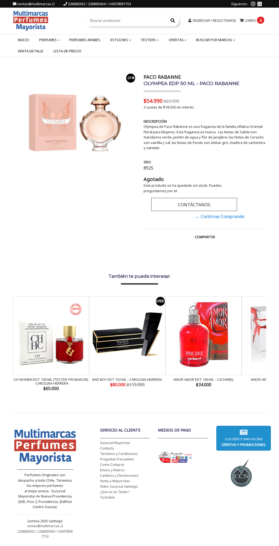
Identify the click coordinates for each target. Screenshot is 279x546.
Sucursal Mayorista (115, 443)
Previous (18, 344)
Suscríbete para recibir (244, 442)
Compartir (205, 236)
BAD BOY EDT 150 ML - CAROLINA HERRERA (127, 379)
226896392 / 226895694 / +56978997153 (99, 3)
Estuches (119, 39)
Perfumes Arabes (84, 39)
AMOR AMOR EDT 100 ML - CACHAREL (203, 379)
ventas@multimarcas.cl (35, 3)
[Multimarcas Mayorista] (30, 20)
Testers (148, 39)
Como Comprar (112, 464)
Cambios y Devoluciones (119, 475)
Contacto (107, 448)
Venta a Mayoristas (115, 481)
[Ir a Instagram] (253, 4)
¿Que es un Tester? (114, 492)
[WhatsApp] (259, 4)
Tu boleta (107, 497)
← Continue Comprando (219, 216)
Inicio (23, 39)
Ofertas (176, 39)
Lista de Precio (67, 51)
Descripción (155, 121)
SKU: (147, 161)
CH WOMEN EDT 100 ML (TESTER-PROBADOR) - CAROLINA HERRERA (51, 381)
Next (260, 344)
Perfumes (48, 39)
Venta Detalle (30, 51)
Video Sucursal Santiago (119, 486)
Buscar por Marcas (214, 39)
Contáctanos (194, 205)
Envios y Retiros (112, 470)
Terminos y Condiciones (119, 453)
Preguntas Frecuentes (117, 459)
